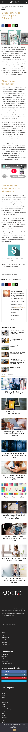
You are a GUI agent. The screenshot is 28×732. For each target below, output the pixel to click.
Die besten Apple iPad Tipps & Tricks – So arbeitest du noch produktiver (14, 433)
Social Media (15, 279)
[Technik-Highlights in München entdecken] (5, 347)
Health (3, 704)
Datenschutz (4, 661)
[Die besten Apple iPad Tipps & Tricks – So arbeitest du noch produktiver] (14, 424)
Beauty (3, 691)
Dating (10, 279)
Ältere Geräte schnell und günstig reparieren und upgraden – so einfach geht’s (14, 517)
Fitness (3, 697)
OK (14, 729)
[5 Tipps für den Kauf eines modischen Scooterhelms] (14, 384)
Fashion (3, 693)
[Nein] (26, 727)
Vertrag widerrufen (5, 644)
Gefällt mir (22, 671)
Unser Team (4, 656)
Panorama (4, 717)
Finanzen (3, 695)
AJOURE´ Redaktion (16, 291)
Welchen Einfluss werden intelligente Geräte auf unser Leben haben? (14, 538)
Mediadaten (4, 659)
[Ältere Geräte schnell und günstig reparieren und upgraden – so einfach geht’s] (14, 507)
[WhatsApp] (13, 25)
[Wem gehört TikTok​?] (5, 369)
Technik (6, 6)
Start (2, 6)
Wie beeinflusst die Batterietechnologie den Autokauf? (16, 339)
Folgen (23, 674)
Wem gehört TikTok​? (15, 367)
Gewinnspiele (4, 702)
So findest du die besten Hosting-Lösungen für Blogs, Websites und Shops (14, 455)
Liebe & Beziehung (6, 708)
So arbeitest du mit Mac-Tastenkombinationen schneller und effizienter (14, 580)
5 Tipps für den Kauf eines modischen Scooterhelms (14, 393)
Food (2, 700)
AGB (2, 635)
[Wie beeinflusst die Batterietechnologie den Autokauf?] (5, 340)
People (3, 720)
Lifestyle (3, 711)
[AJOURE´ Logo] (14, 2)
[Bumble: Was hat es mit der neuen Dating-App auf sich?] (14, 404)
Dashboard (4, 642)
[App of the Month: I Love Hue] (14, 489)
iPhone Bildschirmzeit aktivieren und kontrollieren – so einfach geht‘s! (14, 477)
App (6, 279)
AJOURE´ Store (5, 640)
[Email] (16, 25)
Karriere (3, 706)
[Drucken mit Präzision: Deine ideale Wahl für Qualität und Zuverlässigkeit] (5, 333)
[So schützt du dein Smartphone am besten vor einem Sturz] (14, 551)
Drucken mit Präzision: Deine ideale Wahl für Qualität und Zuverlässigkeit (17, 332)
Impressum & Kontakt (6, 663)
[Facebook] (2, 25)
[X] (6, 25)
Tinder (20, 279)
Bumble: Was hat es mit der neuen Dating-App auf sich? (14, 413)
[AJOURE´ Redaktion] (6, 305)
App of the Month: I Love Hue (14, 497)
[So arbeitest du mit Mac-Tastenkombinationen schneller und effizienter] (14, 570)
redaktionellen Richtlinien (19, 307)
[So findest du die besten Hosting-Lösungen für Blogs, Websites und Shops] (14, 446)
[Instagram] (13, 319)
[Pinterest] (9, 25)
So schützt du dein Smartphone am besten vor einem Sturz (14, 559)
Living (2, 713)
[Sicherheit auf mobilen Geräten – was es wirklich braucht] (5, 354)
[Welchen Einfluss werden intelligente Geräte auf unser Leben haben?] (14, 529)
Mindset (3, 715)
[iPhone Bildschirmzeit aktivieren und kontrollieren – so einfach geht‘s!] (14, 467)
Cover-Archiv (4, 654)
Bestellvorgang (5, 637)
